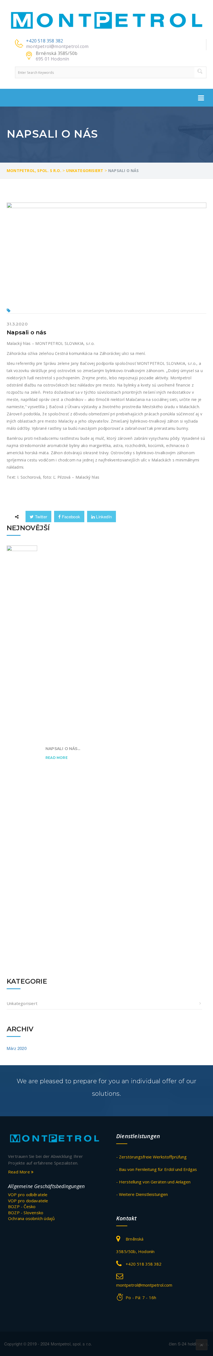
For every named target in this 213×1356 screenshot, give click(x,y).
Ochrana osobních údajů (31, 1218)
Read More (56, 758)
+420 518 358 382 (44, 41)
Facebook (70, 516)
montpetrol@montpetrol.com (57, 46)
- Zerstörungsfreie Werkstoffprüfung (151, 1157)
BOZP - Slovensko (25, 1212)
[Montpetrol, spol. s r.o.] (106, 20)
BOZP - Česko (22, 1206)
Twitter (40, 516)
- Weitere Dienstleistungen (142, 1194)
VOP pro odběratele (28, 1194)
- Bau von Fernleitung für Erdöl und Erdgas (156, 1169)
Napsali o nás (27, 332)
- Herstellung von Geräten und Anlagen (153, 1182)
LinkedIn (103, 516)
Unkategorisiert (22, 1003)
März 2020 (17, 1048)
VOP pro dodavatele (28, 1200)
